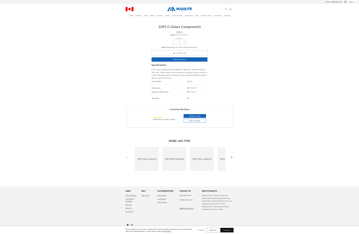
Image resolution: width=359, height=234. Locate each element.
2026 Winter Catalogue (130, 200)
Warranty (129, 205)
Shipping (172, 35)
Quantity (179, 38)
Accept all (227, 230)
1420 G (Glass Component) (174, 159)
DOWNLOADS (181, 53)
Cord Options (161, 199)
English (351, 2)
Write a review (194, 116)
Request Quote (179, 59)
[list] (179, 161)
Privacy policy (166, 231)
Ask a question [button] (194, 120)
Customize (201, 230)
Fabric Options (162, 202)
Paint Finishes (162, 195)
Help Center (145, 195)
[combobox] (352, 2)
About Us (129, 208)
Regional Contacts (187, 208)
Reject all (213, 230)
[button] (138, 15)
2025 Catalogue (131, 195)
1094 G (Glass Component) (146, 159)
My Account (130, 211)
